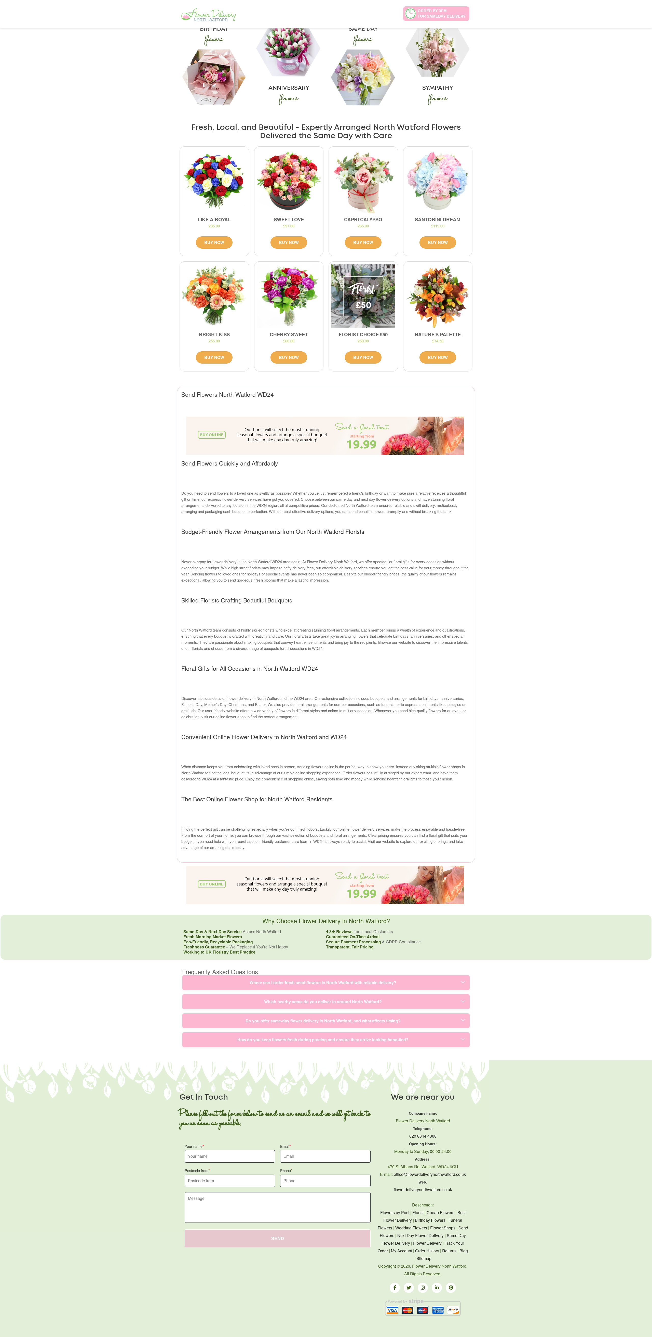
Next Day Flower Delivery (420, 1235)
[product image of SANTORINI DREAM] (438, 181)
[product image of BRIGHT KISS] (214, 296)
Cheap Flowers (440, 1212)
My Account (401, 1251)
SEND (277, 1238)
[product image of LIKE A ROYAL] (214, 181)
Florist (418, 1212)
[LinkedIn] (437, 1288)
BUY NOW (214, 242)
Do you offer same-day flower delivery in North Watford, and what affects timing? (323, 1021)
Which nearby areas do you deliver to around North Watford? (323, 1002)
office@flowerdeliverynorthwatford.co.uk (430, 1174)
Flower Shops (442, 1228)
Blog (463, 1251)
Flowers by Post (394, 1212)
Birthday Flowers (430, 1220)
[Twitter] (409, 1288)
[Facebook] (395, 1288)
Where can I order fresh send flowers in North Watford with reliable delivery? (323, 982)
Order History (427, 1251)
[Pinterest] (451, 1288)
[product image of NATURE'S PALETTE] (438, 296)
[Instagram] (423, 1288)
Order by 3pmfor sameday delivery (442, 13)
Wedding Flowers (411, 1228)
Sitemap (423, 1258)
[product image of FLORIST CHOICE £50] (363, 296)
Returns (449, 1251)
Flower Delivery (427, 1243)
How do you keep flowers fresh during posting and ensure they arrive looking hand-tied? (323, 1040)
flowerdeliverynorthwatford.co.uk (423, 1189)
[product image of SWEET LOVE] (289, 181)
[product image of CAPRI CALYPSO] (363, 181)
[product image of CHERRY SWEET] (289, 296)
